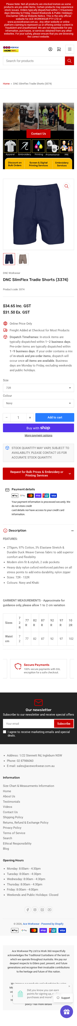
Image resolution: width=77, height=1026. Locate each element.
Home (6, 83)
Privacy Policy (12, 828)
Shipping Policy (13, 817)
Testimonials (11, 801)
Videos (7, 807)
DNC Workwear (11, 273)
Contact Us (38, 133)
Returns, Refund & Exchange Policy (25, 822)
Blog (6, 848)
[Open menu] (69, 49)
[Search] (69, 61)
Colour (7, 395)
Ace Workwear (31, 923)
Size (5, 380)
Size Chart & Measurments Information (28, 786)
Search (7, 838)
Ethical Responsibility (17, 843)
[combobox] (38, 60)
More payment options (38, 435)
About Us (9, 796)
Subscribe (63, 723)
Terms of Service (14, 833)
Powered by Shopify (52, 923)
